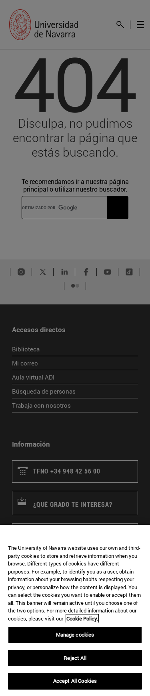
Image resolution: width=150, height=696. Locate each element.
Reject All (75, 657)
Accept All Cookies (75, 680)
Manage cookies (75, 634)
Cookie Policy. (82, 618)
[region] (75, 610)
